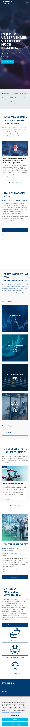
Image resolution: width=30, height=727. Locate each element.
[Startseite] (7, 2)
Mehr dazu (15, 230)
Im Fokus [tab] (9, 301)
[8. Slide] (17, 182)
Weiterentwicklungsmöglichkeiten (15, 657)
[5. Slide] (13, 182)
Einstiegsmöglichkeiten (15, 673)
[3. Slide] (11, 505)
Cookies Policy (5, 712)
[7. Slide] (16, 182)
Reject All (15, 719)
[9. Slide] (19, 505)
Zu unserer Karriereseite (15, 625)
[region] (15, 711)
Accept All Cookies (15, 724)
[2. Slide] (9, 182)
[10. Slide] (20, 182)
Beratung (4, 691)
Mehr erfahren (7, 61)
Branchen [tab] (9, 432)
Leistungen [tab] (9, 426)
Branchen (4, 694)
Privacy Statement (16, 712)
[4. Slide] (12, 182)
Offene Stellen (15, 641)
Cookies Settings (15, 715)
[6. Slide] (15, 505)
